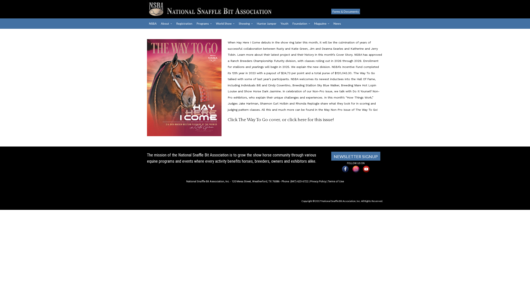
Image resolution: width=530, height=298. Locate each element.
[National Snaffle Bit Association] (224, 9)
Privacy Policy (318, 181)
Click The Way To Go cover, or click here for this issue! (281, 119)
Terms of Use (336, 181)
